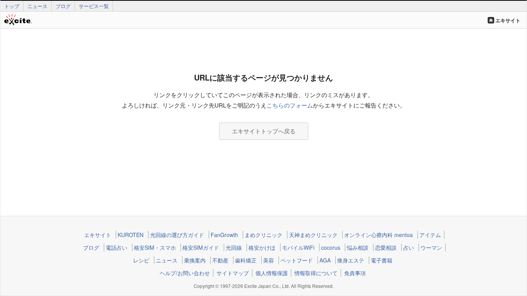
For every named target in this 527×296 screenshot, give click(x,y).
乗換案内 (195, 260)
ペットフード (296, 260)
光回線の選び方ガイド (177, 235)
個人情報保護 (271, 273)
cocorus (330, 247)
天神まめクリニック (313, 235)
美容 (268, 260)
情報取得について (316, 273)
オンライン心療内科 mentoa (378, 235)
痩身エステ (350, 260)
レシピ (141, 260)
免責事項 (355, 273)
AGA (325, 260)
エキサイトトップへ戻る (264, 131)
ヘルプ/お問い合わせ (185, 273)
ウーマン (431, 247)
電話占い (116, 247)
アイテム (430, 235)
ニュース (37, 6)
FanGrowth (224, 235)
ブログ (63, 6)
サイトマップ (232, 273)
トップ (11, 6)
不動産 (220, 260)
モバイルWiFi (298, 247)
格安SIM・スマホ (155, 247)
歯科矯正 (246, 260)
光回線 (234, 247)
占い (408, 247)
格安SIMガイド (200, 247)
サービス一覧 (94, 6)
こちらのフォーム (290, 105)
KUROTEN (131, 235)
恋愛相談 (386, 247)
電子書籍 (381, 260)
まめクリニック (263, 235)
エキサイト (507, 20)
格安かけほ (261, 247)
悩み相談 (357, 247)
